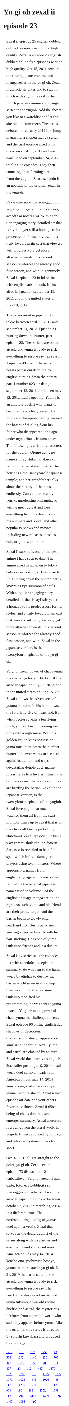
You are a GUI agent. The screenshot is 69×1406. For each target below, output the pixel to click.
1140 (33, 1357)
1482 (33, 1396)
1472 (58, 1374)
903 (8, 1390)
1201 (57, 1385)
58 (56, 1379)
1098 (55, 1390)
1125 (46, 1374)
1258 (33, 1363)
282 (31, 1390)
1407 (9, 1401)
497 (8, 1368)
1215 (9, 1352)
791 (21, 1396)
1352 (43, 1390)
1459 (46, 1396)
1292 (20, 1357)
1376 (52, 1368)
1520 (9, 1374)
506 (8, 1357)
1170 (9, 1385)
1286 (22, 1374)
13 (55, 1352)
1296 (22, 1385)
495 (34, 1401)
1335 (20, 1363)
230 (45, 1357)
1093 (22, 1401)
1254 (44, 1352)
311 (56, 1363)
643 (34, 1379)
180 (19, 1390)
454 (21, 1352)
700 (56, 1357)
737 (32, 1352)
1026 (46, 1379)
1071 (9, 1379)
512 (45, 1385)
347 (8, 1363)
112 (29, 1368)
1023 (22, 1379)
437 (40, 1368)
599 (33, 1385)
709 (45, 1363)
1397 (58, 1396)
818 (34, 1374)
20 (19, 1368)
